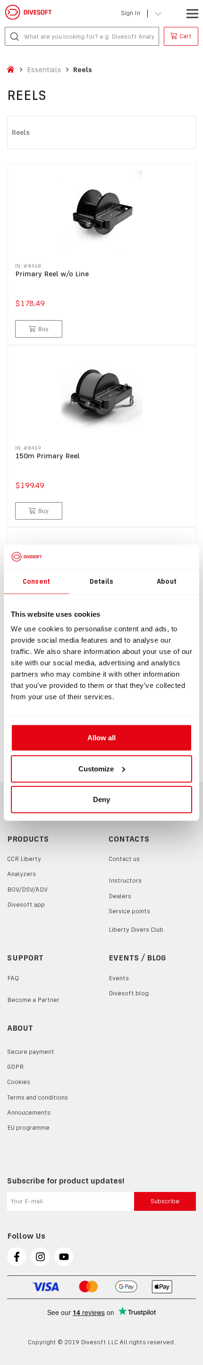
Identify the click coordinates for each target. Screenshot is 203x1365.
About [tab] (167, 581)
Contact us (124, 858)
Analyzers (21, 873)
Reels (82, 70)
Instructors (125, 880)
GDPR (15, 1066)
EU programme (28, 1127)
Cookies (18, 1081)
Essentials (44, 70)
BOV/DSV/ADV (27, 889)
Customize (96, 768)
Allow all (101, 738)
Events (119, 978)
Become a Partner (33, 999)
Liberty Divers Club (136, 929)
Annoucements (29, 1112)
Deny (101, 799)
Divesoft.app (26, 904)
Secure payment (30, 1051)
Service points (129, 911)
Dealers (120, 896)
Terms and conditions (37, 1097)
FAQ (13, 978)
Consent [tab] (36, 581)
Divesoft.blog (129, 993)
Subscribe (165, 1201)
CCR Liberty (24, 858)
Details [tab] (101, 581)
